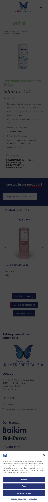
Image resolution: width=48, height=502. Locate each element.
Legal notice (33, 499)
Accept (24, 479)
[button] (44, 455)
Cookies (14, 499)
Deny (24, 486)
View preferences (24, 493)
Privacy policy (22, 499)
